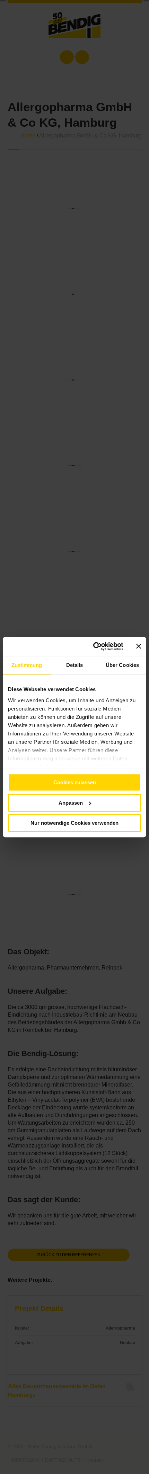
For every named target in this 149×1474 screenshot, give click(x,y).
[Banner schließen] (138, 646)
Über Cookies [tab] (122, 665)
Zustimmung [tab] (26, 665)
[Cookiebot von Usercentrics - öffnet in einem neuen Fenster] (93, 646)
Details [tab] (74, 665)
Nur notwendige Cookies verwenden (74, 823)
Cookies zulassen (74, 782)
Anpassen (71, 803)
